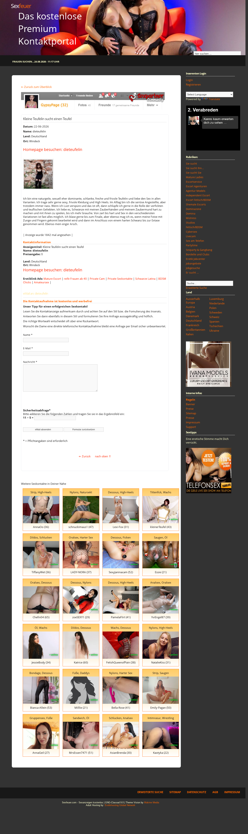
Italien (190, 334)
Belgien (190, 311)
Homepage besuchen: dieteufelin (52, 149)
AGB (215, 792)
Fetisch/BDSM (194, 227)
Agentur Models (195, 191)
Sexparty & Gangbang (199, 250)
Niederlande (217, 303)
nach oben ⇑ (103, 456)
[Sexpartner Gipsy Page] (93, 109)
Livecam (191, 236)
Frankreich (192, 325)
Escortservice (194, 181)
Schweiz (214, 317)
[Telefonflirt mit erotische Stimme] (208, 492)
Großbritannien (195, 329)
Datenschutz (196, 792)
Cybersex (191, 231)
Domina (190, 213)
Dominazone (193, 209)
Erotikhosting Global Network (120, 805)
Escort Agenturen (196, 186)
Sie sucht (191, 163)
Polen (212, 308)
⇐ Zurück (85, 456)
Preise (190, 408)
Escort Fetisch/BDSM (198, 200)
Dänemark (192, 316)
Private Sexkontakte (120, 278)
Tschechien (216, 326)
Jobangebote (193, 263)
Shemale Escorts (196, 204)
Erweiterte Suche (196, 288)
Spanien (214, 321)
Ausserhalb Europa (193, 300)
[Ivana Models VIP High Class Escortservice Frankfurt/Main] (208, 386)
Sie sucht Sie (193, 172)
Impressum (193, 422)
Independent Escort (198, 195)
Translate (214, 99)
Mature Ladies (194, 177)
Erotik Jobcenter (195, 259)
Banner (190, 404)
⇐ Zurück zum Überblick (36, 87)
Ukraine (214, 330)
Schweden (215, 312)
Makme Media (151, 802)
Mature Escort (52, 278)
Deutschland (194, 320)
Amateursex (41, 282)
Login (189, 80)
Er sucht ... (192, 272)
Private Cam (97, 278)
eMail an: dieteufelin (35, 293)
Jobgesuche (193, 268)
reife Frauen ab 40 (75, 278)
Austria (190, 307)
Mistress (191, 218)
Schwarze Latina (145, 278)
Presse (190, 418)
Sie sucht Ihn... (195, 168)
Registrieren (193, 84)
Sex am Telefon (195, 240)
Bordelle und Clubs (197, 254)
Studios (190, 222)
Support (191, 427)
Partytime (192, 245)
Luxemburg (216, 299)
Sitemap (191, 413)
